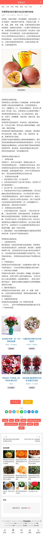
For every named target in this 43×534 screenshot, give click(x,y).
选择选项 (11, 348)
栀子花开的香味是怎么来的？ (21, 492)
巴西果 (5, 420)
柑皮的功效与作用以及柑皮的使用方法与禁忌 (34, 477)
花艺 (30, 7)
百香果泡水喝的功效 (34, 420)
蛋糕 (21, 7)
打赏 (28, 402)
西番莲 (30, 424)
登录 (29, 508)
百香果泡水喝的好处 (11, 424)
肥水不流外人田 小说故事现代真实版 (32, 440)
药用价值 (22, 424)
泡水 (17, 420)
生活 (26, 7)
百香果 (23, 420)
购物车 (38, 531)
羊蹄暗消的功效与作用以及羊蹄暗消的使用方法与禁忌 (8, 477)
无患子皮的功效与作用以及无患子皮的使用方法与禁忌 (34, 461)
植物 (16, 7)
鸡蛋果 (21, 428)
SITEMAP (20, 521)
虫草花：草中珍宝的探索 (8, 492)
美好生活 (13, 15)
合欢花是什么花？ (33, 491)
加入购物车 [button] (11, 388)
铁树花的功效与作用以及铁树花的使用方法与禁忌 (8, 461)
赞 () (15, 402)
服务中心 (14, 521)
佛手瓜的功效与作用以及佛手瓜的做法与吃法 (11, 440)
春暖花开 (21, 2)
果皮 (11, 420)
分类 (7, 7)
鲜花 (12, 7)
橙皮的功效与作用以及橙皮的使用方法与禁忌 (21, 461)
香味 (36, 424)
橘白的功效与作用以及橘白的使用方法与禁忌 (21, 477)
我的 (29, 531)
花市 (13, 531)
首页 (3, 7)
